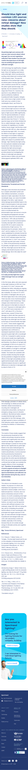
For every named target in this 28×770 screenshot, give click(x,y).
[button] (26, 371)
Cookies (12, 397)
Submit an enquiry (12, 645)
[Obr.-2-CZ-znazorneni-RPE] (5, 257)
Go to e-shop (11, 663)
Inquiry (16, 2)
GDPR (16, 397)
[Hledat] (23, 3)
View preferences (14, 394)
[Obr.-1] (5, 164)
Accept (14, 386)
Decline (14, 390)
